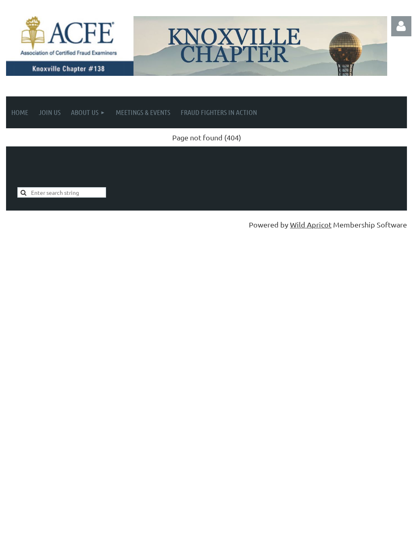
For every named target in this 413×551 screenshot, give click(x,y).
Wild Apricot (311, 224)
